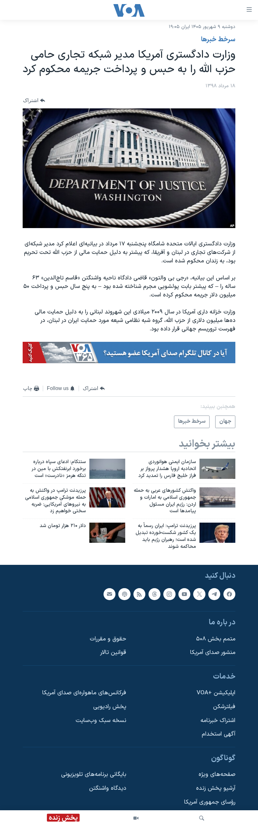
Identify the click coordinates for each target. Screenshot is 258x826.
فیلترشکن (224, 707)
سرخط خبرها (218, 40)
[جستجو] (201, 818)
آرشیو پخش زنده (215, 788)
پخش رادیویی (109, 707)
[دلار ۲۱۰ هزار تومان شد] (107, 533)
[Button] (34, 100)
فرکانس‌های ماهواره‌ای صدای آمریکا (84, 693)
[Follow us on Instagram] (169, 594)
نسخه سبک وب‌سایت (101, 720)
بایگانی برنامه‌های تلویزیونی (93, 774)
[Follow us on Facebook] (229, 594)
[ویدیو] (135, 818)
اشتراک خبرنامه (217, 720)
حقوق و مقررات (108, 638)
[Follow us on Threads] (154, 594)
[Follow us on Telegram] (214, 594)
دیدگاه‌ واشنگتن (107, 788)
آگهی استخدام (218, 734)
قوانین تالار (113, 652)
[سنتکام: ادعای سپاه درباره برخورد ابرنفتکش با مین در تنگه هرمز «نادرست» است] (107, 469)
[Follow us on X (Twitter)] (199, 594)
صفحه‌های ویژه (217, 774)
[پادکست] (124, 594)
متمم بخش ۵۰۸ (215, 638)
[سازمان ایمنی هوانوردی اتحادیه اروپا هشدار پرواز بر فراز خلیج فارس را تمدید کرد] (217, 469)
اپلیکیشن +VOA (216, 693)
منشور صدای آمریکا (212, 652)
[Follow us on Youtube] (184, 594)
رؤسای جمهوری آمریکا (209, 802)
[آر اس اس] (139, 594)
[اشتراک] (109, 594)
